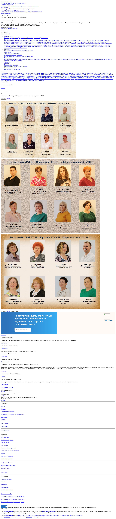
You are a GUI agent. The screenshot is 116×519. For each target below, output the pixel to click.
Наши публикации (28, 79)
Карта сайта (4, 472)
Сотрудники (7, 67)
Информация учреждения (7, 73)
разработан (7, 517)
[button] (8, 36)
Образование (40, 80)
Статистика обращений (27, 56)
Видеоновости (31, 59)
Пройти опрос (4, 384)
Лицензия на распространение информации (12, 496)
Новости (17, 59)
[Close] (1, 93)
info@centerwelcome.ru (7, 463)
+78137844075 (4, 426)
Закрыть (3, 98)
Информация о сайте (53, 59)
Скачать (8, 98)
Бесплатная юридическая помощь (45, 77)
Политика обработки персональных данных (12, 502)
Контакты (13, 67)
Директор (6, 63)
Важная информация (9, 59)
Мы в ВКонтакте (5, 468)
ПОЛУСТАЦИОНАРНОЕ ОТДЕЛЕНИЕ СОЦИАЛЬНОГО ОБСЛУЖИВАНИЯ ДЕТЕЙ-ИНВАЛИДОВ (40, 74)
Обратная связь (8, 50)
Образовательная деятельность (62, 77)
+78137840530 (4, 423)
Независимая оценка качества (27, 77)
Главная (8, 311)
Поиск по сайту (5, 430)
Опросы (6, 56)
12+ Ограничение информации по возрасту (12, 499)
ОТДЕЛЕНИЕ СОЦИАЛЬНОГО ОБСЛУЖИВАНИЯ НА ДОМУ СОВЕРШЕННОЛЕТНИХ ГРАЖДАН (46, 76)
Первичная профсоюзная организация (81, 77)
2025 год (47, 73)
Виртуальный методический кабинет (102, 77)
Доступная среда (19, 73)
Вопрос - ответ (29, 50)
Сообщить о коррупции (19, 5)
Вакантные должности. (30, 73)
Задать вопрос (18, 8)
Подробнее (4, 343)
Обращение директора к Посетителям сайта (12, 414)
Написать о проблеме (22, 329)
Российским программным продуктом (28, 515)
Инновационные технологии (82, 76)
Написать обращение (13, 2)
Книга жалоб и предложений (11, 53)
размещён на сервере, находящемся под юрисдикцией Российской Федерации (61, 515)
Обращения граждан (95, 76)
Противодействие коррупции (12, 69)
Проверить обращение (14, 56)
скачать (3, 88)
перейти (3, 391)
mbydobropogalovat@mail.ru (8, 465)
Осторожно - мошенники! (21, 80)
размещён (29, 517)
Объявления (23, 59)
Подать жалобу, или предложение (21, 11)
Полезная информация (41, 59)
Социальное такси (18, 79)
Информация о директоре (7, 411)
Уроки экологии (32, 80)
